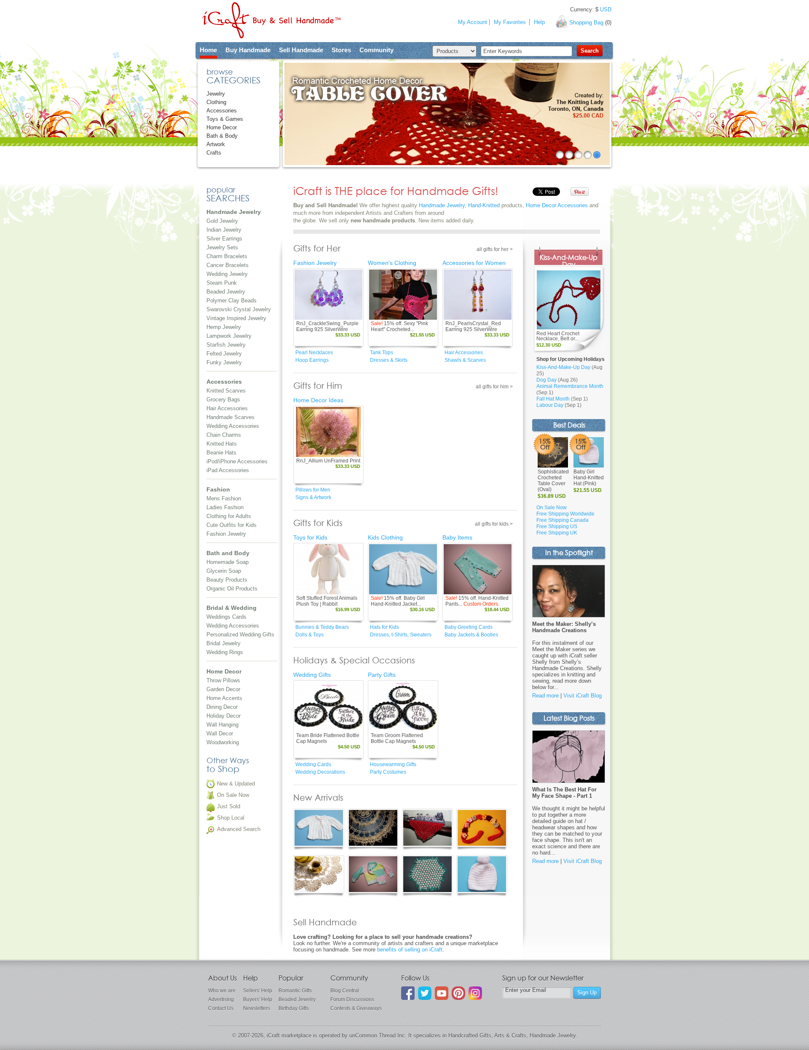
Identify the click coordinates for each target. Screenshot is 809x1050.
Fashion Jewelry (226, 534)
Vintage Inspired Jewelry (236, 318)
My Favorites (510, 22)
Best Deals (569, 425)
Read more (545, 695)
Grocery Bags (223, 399)
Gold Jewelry (222, 221)
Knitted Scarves (226, 390)
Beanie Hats (221, 452)
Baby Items (457, 537)
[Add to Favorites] (356, 314)
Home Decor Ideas (318, 400)
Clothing (216, 102)
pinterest (458, 993)
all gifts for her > (495, 249)
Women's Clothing (392, 262)
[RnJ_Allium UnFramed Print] (328, 432)
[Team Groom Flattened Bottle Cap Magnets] (403, 706)
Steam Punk (221, 283)
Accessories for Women (474, 262)
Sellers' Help (257, 991)
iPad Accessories (227, 470)
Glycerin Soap (223, 571)
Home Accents (224, 698)
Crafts (213, 153)
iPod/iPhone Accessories (237, 461)
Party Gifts (382, 674)
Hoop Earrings (312, 360)
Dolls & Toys (309, 635)
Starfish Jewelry (226, 345)
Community (376, 49)
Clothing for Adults (228, 516)
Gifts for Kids (318, 523)
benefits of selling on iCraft (409, 949)
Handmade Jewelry (442, 205)
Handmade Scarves (230, 417)
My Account (472, 22)
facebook (408, 993)
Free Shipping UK (556, 533)
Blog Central (344, 991)
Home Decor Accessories (557, 205)
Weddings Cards (226, 617)
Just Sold (228, 806)
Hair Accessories (227, 408)
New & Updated (236, 783)
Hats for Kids (384, 627)
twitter (424, 993)
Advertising (221, 999)
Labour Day (549, 405)
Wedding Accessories (232, 426)
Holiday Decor (223, 716)
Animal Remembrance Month (569, 386)
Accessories (221, 110)
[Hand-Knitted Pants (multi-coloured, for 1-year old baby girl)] (478, 569)
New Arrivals (318, 798)
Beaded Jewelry (225, 292)
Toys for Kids (310, 537)
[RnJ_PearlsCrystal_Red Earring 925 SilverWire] (478, 295)
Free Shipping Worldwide (565, 514)
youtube (441, 993)
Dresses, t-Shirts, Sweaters (400, 635)
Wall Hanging (222, 724)
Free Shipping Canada (562, 520)
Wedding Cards (313, 764)
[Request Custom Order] (493, 588)
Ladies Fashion (225, 507)
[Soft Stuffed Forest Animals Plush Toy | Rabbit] (328, 569)
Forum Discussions (352, 999)
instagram (475, 993)
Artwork (215, 144)
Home (208, 49)
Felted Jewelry (224, 353)
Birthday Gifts (294, 1008)
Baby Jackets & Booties (471, 635)
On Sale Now (233, 795)
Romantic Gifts (295, 991)
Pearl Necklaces (314, 352)
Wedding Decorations (320, 772)
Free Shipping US (556, 526)
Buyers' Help (257, 999)
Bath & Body (222, 136)
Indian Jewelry (223, 230)
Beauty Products (226, 580)
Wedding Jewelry (227, 274)
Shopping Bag (586, 22)
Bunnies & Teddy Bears (322, 627)
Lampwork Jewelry (229, 336)
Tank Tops (381, 352)
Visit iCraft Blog (582, 695)
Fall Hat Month (553, 399)
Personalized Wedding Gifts (240, 634)
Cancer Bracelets (227, 265)
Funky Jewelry (224, 362)
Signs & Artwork (313, 497)
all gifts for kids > (494, 524)
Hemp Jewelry (223, 327)
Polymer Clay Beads (231, 300)
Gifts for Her (316, 249)
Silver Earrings (224, 238)
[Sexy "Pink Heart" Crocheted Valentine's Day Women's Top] (403, 295)
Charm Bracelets (226, 256)
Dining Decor (222, 707)
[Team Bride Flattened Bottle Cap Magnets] (328, 706)
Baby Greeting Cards (469, 627)
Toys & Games (224, 119)
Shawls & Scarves (465, 360)
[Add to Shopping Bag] (344, 314)
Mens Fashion (223, 498)
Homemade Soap (227, 562)
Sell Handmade (301, 49)
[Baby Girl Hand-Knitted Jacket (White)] (403, 569)
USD (605, 9)
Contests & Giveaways (356, 1008)
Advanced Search (238, 829)
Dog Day (546, 380)
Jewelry (215, 94)
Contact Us (220, 1008)
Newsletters (256, 1008)
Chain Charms (223, 435)
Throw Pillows (223, 680)
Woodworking (222, 742)
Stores (341, 49)
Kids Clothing (385, 537)
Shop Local (230, 818)
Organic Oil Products (231, 588)
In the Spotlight (569, 553)
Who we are (222, 991)
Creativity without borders (271, 20)
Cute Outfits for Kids (231, 525)
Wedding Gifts (312, 674)
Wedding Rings (224, 652)
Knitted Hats (221, 444)
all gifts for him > (494, 387)
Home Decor (221, 127)
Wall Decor (219, 733)
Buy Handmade (248, 49)
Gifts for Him (317, 386)
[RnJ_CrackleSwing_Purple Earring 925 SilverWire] (328, 295)
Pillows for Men (312, 490)
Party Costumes (388, 772)
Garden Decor (223, 689)
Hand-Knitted (484, 205)
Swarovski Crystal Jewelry (238, 309)
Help (539, 22)
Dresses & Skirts (388, 360)
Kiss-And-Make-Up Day (568, 261)
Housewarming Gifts (393, 764)
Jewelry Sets (222, 247)
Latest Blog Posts (569, 718)
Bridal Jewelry (223, 643)
